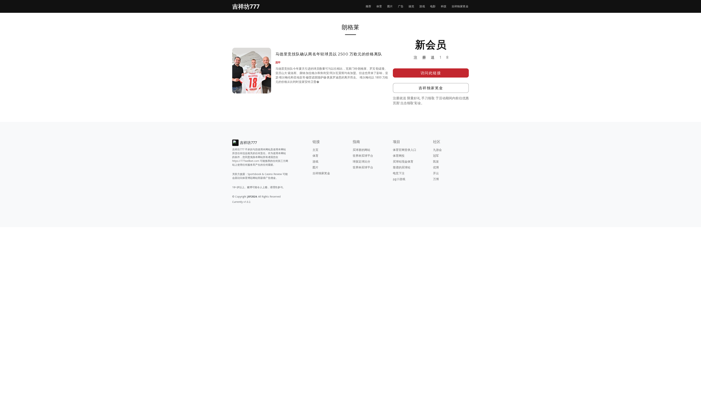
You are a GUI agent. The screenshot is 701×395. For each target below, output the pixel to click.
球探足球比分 (361, 161)
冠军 (436, 156)
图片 (390, 6)
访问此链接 (431, 72)
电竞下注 (399, 173)
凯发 (436, 161)
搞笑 (411, 6)
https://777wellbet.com (245, 161)
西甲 (278, 62)
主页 (315, 150)
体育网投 (399, 156)
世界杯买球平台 (363, 156)
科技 (444, 6)
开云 (436, 173)
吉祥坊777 (246, 6)
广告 (401, 6)
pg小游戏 (399, 179)
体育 (379, 6)
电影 (433, 6)
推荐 (368, 6)
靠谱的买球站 (401, 167)
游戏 (422, 6)
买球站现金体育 (403, 161)
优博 (436, 167)
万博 (436, 179)
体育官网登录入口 (404, 150)
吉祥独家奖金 (460, 6)
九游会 (437, 150)
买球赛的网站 (361, 150)
